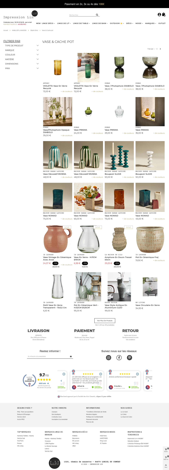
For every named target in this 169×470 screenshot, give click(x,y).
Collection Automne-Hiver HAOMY (138, 446)
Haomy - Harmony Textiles (53, 438)
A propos (54, 412)
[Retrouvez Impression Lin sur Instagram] (108, 357)
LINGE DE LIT (63, 23)
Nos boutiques (56, 414)
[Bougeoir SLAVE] (119, 155)
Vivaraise (48, 441)
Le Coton (123, 414)
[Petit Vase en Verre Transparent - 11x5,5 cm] (57, 286)
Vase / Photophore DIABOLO (119, 86)
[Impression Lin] (20, 14)
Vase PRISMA (80, 130)
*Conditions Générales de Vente (96, 412)
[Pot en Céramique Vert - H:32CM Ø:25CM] (88, 286)
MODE (138, 23)
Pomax (19, 443)
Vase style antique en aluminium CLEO (116, 306)
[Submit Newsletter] (71, 356)
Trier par (151, 49)
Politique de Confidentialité (94, 417)
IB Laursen (75, 441)
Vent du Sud (21, 438)
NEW (38, 23)
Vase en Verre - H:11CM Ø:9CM (85, 258)
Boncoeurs (75, 438)
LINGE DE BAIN (99, 23)
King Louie (103, 441)
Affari (74, 446)
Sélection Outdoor (133, 441)
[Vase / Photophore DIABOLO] (119, 67)
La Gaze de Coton (126, 417)
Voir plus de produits (104, 321)
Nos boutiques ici (10, 24)
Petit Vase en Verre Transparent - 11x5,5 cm (55, 306)
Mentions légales (91, 414)
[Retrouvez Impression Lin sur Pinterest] (129, 357)
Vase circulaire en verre (148, 305)
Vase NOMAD (50, 216)
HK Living (20, 446)
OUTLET (162, 23)
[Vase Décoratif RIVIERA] (57, 155)
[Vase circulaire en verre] (150, 286)
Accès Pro (22, 24)
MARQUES (150, 23)
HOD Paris (103, 436)
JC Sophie (103, 443)
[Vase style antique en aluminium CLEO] (119, 286)
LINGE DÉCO (47, 23)
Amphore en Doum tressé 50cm (118, 258)
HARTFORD (104, 438)
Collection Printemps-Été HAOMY (138, 443)
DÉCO (129, 23)
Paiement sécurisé (92, 419)
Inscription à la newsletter (60, 419)
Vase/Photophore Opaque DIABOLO (56, 131)
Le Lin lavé (124, 412)
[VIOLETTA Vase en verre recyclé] (57, 67)
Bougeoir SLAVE (113, 174)
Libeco (47, 449)
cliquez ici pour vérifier (103, 396)
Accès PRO (20, 419)
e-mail (30, 22)
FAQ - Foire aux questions (25, 412)
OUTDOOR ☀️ (116, 23)
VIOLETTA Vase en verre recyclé (55, 87)
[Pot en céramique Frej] (150, 239)
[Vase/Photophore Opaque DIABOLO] (57, 111)
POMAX (74, 436)
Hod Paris (20, 441)
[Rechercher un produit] (97, 15)
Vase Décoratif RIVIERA (54, 174)
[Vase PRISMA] (88, 111)
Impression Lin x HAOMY (135, 438)
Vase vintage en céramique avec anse (57, 258)
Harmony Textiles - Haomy (25, 436)
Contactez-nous (57, 417)
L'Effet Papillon (49, 443)
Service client (21, 417)
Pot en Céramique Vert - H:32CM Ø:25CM (86, 306)
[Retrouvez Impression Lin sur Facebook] (119, 357)
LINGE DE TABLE (80, 23)
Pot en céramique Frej (147, 257)
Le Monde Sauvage (51, 446)
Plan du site (90, 422)
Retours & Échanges (23, 414)
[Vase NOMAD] (57, 197)
